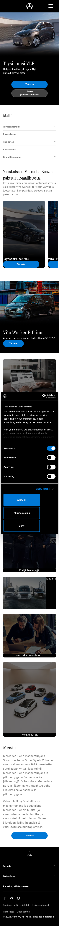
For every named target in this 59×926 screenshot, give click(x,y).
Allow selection (22, 513)
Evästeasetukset (40, 905)
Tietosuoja (8, 911)
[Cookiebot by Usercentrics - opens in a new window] (42, 396)
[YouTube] (11, 898)
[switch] (51, 457)
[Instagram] (18, 898)
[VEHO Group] (29, 6)
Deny (21, 525)
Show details (43, 488)
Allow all (21, 500)
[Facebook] (5, 898)
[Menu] (50, 6)
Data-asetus (23, 911)
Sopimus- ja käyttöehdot (16, 905)
